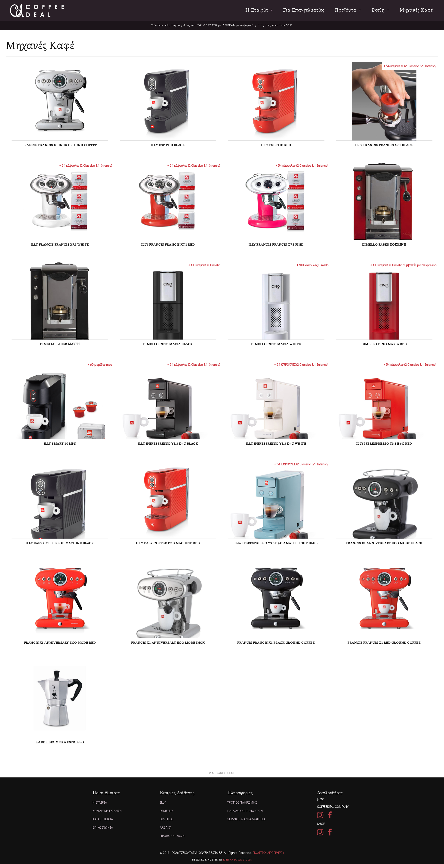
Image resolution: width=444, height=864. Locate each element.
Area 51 (165, 827)
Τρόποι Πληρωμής (242, 802)
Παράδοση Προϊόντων (245, 810)
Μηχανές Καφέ (416, 10)
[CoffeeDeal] (37, 10)
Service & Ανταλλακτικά (246, 819)
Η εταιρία (99, 802)
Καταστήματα (102, 819)
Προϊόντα (346, 10)
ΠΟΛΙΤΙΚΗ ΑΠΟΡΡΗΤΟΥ (268, 852)
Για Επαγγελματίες (303, 10)
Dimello (166, 810)
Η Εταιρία (257, 10)
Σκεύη (378, 10)
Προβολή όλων (172, 835)
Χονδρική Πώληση (107, 810)
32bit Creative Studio (237, 859)
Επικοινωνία (102, 827)
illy (163, 802)
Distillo (166, 819)
